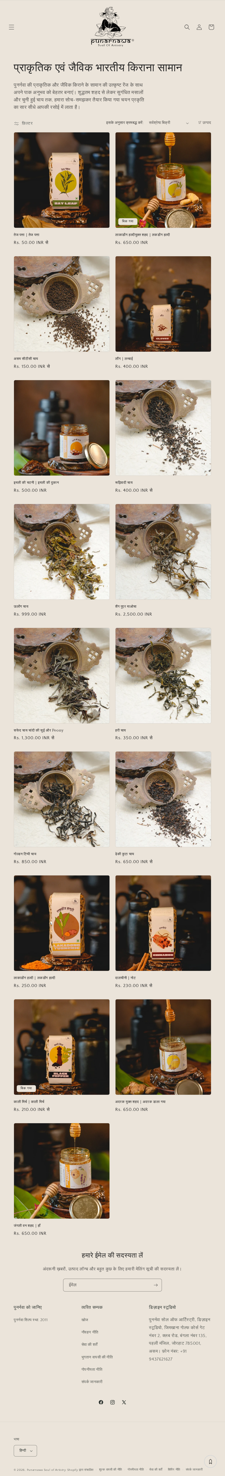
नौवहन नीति (90, 1332)
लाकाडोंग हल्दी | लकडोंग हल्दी (34, 978)
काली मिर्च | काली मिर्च (29, 1102)
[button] (11, 27)
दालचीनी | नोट (125, 978)
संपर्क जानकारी (92, 1382)
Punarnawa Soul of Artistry (46, 1470)
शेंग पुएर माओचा (126, 606)
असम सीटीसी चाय (26, 359)
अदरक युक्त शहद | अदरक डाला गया (140, 1102)
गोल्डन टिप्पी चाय (25, 854)
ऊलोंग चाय (21, 606)
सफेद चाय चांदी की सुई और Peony (39, 730)
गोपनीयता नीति (92, 1369)
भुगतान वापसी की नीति (97, 1357)
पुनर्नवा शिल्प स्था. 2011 (30, 1320)
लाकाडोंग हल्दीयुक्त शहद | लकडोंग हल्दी (142, 235)
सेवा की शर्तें (89, 1345)
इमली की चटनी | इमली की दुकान (36, 482)
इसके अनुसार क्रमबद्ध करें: (125, 123)
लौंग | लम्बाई (124, 359)
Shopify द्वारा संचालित (80, 1470)
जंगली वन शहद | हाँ (27, 1226)
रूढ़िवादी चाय (124, 482)
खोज (84, 1320)
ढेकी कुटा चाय (124, 854)
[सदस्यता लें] (156, 1285)
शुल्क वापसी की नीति (110, 1469)
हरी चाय (120, 730)
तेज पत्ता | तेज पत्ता (27, 235)
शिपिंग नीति (174, 1469)
